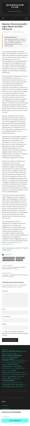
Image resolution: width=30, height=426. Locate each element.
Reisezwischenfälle (9, 260)
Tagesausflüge (18, 384)
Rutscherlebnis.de (16, 378)
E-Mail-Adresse (6, 316)
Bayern (24, 351)
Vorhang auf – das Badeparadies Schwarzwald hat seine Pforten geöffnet (15, 275)
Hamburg (18, 368)
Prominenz (24, 374)
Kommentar (5, 291)
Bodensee (4, 353)
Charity (15, 353)
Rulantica (4, 378)
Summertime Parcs (8, 384)
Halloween (12, 368)
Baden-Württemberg (11, 351)
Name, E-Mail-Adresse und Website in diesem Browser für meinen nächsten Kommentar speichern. (15, 333)
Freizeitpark (18, 366)
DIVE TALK (5, 358)
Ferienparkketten (12, 364)
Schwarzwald (8, 380)
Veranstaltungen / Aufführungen (10, 386)
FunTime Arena (5, 368)
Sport (21, 382)
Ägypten (10, 254)
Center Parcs (10, 353)
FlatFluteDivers (7, 366)
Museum (18, 372)
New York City (6, 374)
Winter (20, 386)
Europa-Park (8, 360)
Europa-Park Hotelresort (20, 360)
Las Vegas (13, 370)
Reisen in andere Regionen (9, 376)
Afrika (6, 254)
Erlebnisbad (13, 358)
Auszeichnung (5, 349)
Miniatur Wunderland (9, 372)
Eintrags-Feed (6, 409)
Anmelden (5, 405)
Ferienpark (4, 364)
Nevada (23, 372)
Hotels (8, 370)
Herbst (23, 368)
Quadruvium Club (15, 6)
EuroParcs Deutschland (6, 362)
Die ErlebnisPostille (9, 257)
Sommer (17, 382)
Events (14, 362)
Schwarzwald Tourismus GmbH (8, 382)
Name (4, 309)
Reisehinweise (20, 257)
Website (4, 324)
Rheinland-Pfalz (20, 376)
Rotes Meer (19, 260)
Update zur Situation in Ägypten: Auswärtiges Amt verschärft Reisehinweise (14, 267)
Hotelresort (4, 370)
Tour (24, 384)
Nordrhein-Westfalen (15, 374)
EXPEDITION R (20, 362)
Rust (9, 378)
